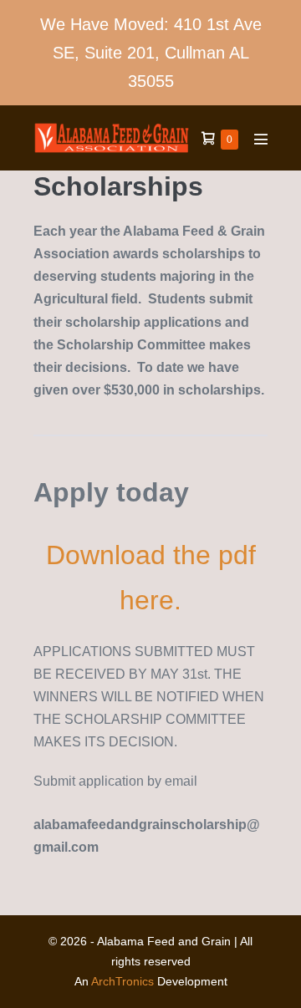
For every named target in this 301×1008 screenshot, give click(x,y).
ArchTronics (122, 981)
